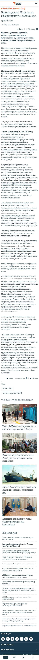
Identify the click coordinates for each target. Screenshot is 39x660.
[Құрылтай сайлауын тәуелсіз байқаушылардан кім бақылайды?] (19, 506)
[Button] (20, 29)
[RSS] (26, 639)
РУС (14, 657)
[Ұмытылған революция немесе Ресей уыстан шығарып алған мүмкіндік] (19, 443)
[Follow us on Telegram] (22, 639)
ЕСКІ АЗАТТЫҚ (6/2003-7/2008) (13, 9)
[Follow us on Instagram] (17, 639)
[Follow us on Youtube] (12, 639)
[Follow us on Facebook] (3, 639)
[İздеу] (33, 657)
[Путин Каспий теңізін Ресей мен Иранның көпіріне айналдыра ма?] (19, 474)
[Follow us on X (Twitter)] (8, 639)
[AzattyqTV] (23, 657)
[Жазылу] (31, 639)
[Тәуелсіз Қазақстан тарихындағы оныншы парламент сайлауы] (19, 414)
